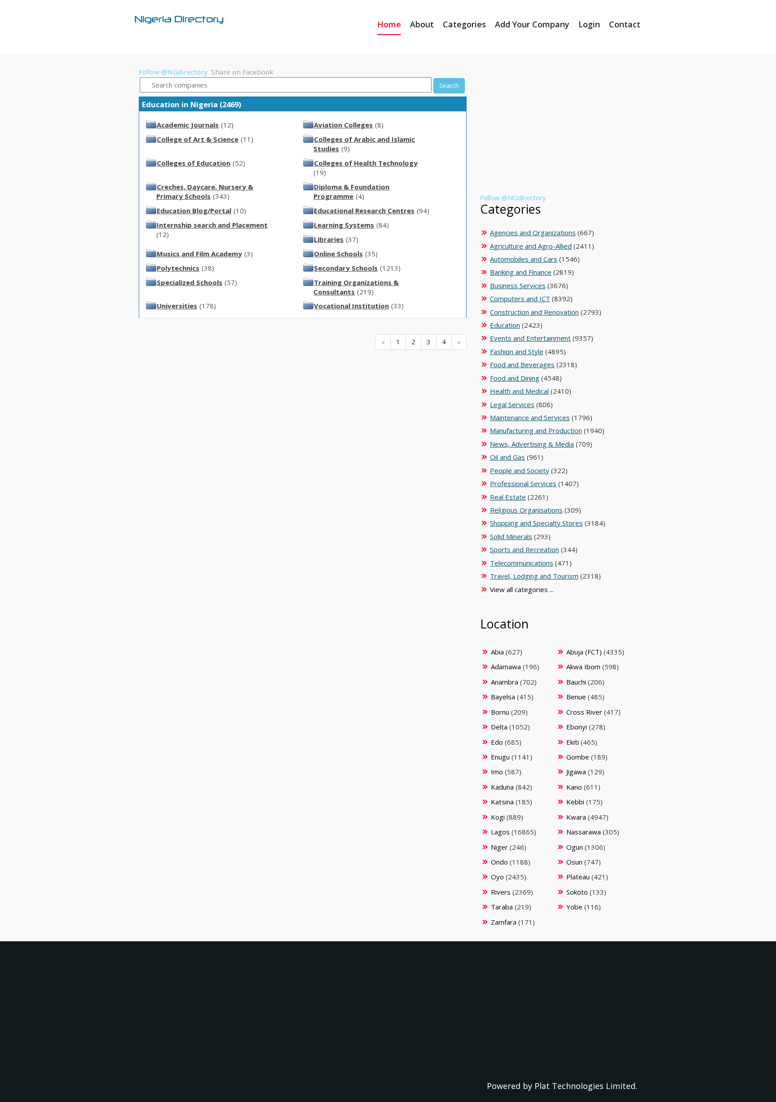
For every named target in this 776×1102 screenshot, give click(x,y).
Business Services (518, 285)
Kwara (576, 816)
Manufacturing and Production (536, 430)
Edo (497, 742)
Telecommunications (521, 562)
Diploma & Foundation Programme (351, 191)
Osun (574, 861)
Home (389, 24)
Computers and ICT (520, 298)
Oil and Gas (507, 456)
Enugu (500, 756)
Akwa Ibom (583, 666)
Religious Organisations (526, 509)
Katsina (502, 801)
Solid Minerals (511, 536)
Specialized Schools (189, 282)
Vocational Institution (351, 305)
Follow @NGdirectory (173, 71)
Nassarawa (583, 831)
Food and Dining (514, 377)
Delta (499, 726)
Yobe (574, 906)
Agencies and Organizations (533, 232)
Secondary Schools (346, 267)
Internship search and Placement (212, 224)
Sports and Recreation (524, 549)
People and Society (519, 470)
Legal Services (512, 404)
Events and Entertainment (530, 338)
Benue (576, 696)
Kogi (498, 816)
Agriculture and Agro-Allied (531, 245)
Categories (464, 24)
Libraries (329, 239)
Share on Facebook (242, 71)
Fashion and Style (516, 351)
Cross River (584, 711)
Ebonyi (576, 726)
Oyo (497, 876)
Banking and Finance (520, 272)
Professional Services (523, 483)
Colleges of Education (193, 162)
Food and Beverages (522, 364)
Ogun (574, 847)
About (422, 24)
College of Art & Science (197, 139)
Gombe (577, 756)
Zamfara (503, 922)
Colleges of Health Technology (366, 162)
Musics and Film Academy (199, 253)
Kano (574, 786)
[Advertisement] (557, 130)
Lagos (500, 831)
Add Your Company (532, 24)
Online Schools (338, 253)
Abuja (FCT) (584, 651)
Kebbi (575, 801)
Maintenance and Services (530, 417)
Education (505, 325)
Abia (497, 651)
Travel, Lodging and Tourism (534, 575)
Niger (499, 847)
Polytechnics (178, 267)
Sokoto (577, 891)
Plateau (578, 876)
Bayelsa (503, 696)
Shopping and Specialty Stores (536, 522)
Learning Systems (344, 224)
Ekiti (572, 742)
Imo (497, 771)
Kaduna (502, 786)
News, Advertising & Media (532, 443)
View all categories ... (522, 589)
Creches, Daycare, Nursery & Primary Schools (204, 191)
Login (589, 24)
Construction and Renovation (534, 311)
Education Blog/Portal (194, 210)
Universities (177, 305)
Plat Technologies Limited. (585, 1085)
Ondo (499, 861)
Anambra (504, 681)
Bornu (500, 711)
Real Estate (508, 496)
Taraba (502, 906)
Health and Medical (519, 390)
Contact (624, 24)
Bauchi (576, 681)
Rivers (501, 891)
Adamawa (506, 666)
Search (449, 85)
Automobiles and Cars (523, 259)
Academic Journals (188, 124)
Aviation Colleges (343, 124)
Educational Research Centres (364, 210)
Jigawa (576, 771)
